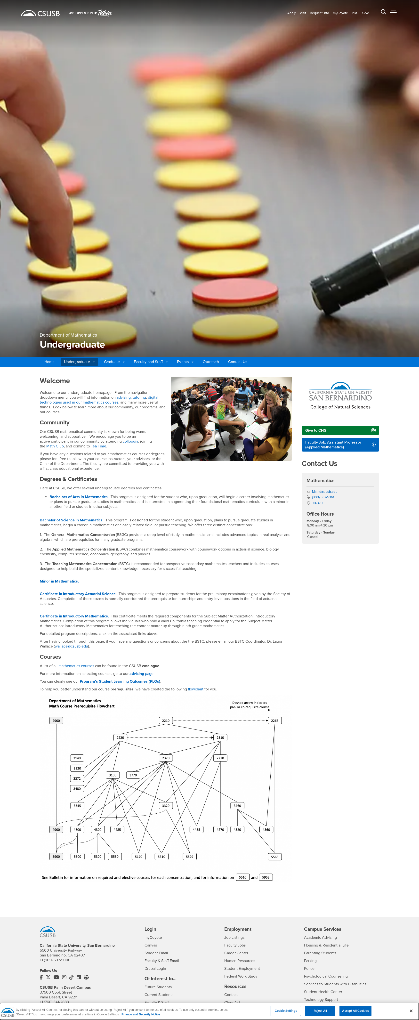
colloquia (130, 441)
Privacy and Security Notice (140, 1015)
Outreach (211, 361)
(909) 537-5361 (323, 497)
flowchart (195, 689)
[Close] (411, 1010)
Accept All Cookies (355, 1011)
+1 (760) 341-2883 (54, 1002)
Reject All (320, 1011)
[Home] (40, 13)
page (141, 673)
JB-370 (317, 503)
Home (49, 361)
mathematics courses (76, 666)
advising (124, 397)
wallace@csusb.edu (71, 646)
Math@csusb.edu (325, 492)
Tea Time (98, 446)
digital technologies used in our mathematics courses (99, 400)
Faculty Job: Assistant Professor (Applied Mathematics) (333, 445)
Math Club (55, 446)
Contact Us (237, 361)
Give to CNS (315, 430)
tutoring (139, 397)
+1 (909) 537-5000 (55, 960)
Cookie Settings (286, 1011)
